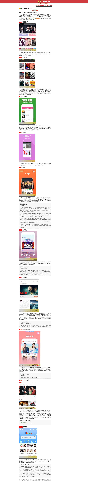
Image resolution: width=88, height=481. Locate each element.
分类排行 (50, 5)
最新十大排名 (44, 5)
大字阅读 (35, 10)
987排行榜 (38, 5)
